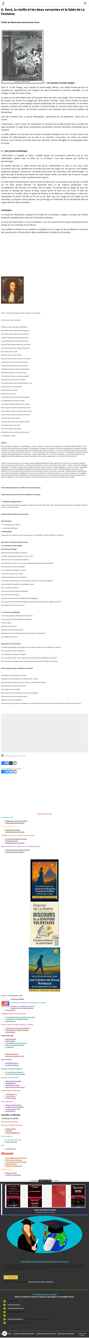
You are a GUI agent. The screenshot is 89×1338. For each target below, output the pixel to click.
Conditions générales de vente (45, 1333)
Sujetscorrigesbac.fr (13, 1305)
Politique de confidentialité (65, 1333)
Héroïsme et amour (11, 841)
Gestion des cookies (82, 1334)
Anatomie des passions (12, 830)
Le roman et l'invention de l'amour (16, 839)
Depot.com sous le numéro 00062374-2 (41, 1282)
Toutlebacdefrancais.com (15, 1308)
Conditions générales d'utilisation (23, 1333)
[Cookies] (4, 1333)
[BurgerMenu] (85, 3)
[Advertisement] (44, 254)
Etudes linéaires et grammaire (14, 823)
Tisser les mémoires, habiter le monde (17, 850)
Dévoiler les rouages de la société (16, 821)
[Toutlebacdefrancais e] (44, 1199)
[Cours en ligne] (44, 1234)
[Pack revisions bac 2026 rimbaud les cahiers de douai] (44, 969)
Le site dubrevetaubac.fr (15, 1319)
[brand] (4, 3)
